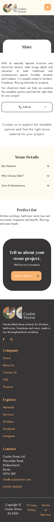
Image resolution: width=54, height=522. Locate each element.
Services (8, 414)
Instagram (9, 436)
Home (7, 358)
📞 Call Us (25, 107)
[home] (14, 8)
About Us (8, 365)
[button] (47, 7)
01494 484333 (12, 487)
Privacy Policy (32, 507)
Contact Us (10, 372)
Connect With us (23, 275)
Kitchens (8, 422)
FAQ (5, 380)
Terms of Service (45, 510)
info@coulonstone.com (17, 480)
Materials (8, 407)
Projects (8, 387)
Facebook (9, 429)
